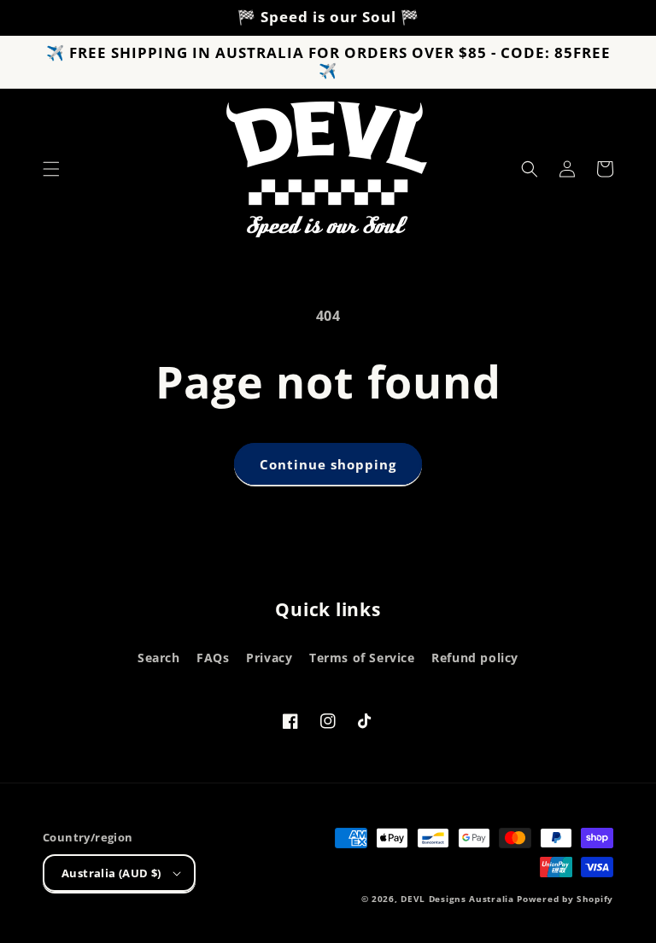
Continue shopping (328, 464)
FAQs (212, 657)
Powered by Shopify (565, 899)
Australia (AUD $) (111, 873)
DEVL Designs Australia (457, 899)
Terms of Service (362, 657)
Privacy (269, 657)
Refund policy (474, 657)
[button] (51, 169)
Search (159, 657)
